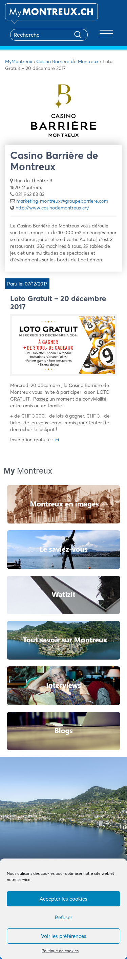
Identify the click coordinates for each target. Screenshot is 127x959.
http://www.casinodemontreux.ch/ (52, 208)
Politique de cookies (60, 950)
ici (57, 440)
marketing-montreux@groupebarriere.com (62, 201)
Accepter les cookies (63, 899)
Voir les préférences (63, 936)
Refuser (63, 917)
